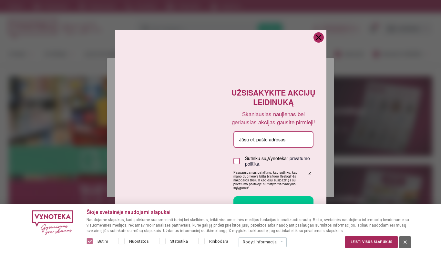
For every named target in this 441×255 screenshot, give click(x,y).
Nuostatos (139, 241)
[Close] (318, 37)
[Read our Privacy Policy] (309, 173)
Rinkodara (218, 241)
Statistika (179, 241)
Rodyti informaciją (260, 242)
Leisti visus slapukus (371, 242)
